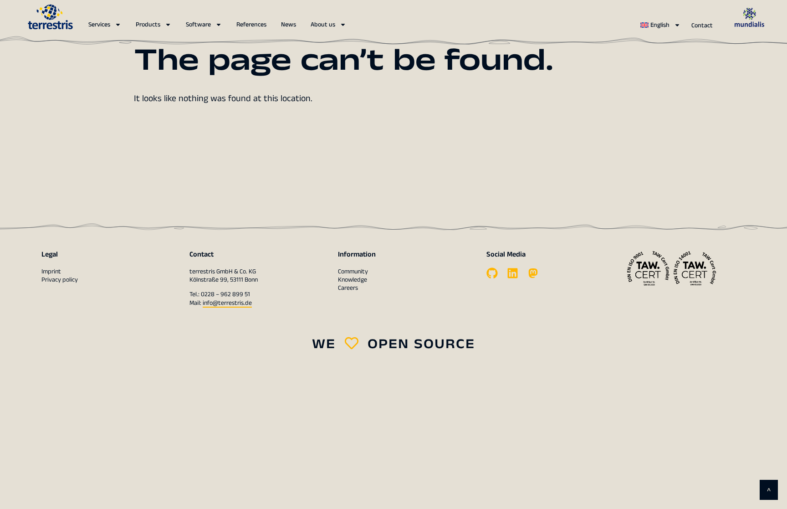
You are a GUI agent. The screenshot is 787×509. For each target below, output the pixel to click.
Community (353, 271)
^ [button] (769, 491)
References (251, 24)
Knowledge (352, 280)
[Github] (492, 273)
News (288, 24)
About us (323, 24)
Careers (348, 288)
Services (99, 24)
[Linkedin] (512, 273)
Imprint (51, 271)
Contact (702, 25)
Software (198, 24)
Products (148, 24)
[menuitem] (660, 25)
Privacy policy (59, 280)
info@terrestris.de (227, 303)
